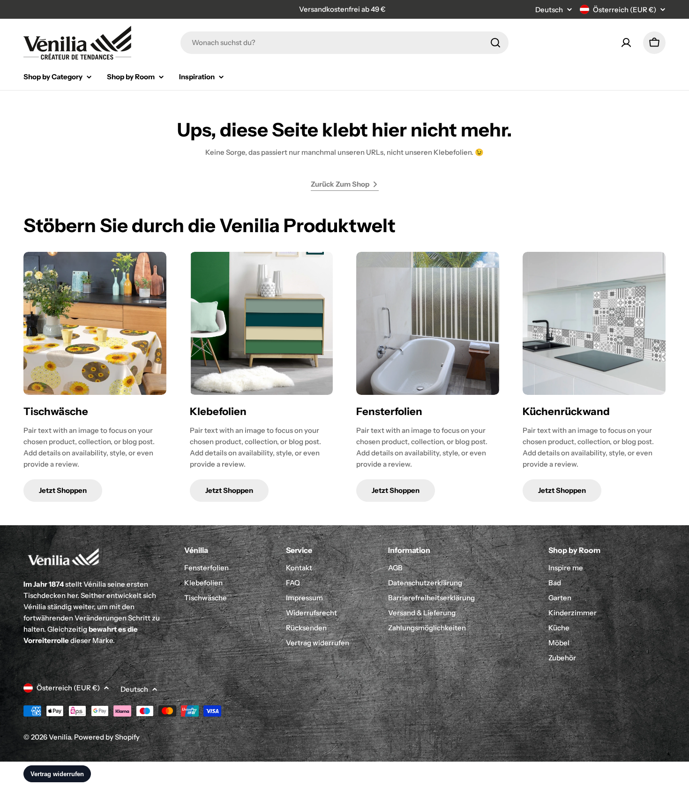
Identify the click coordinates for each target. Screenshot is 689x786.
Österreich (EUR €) (624, 9)
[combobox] (344, 42)
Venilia (60, 737)
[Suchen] (495, 42)
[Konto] (626, 42)
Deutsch (549, 9)
